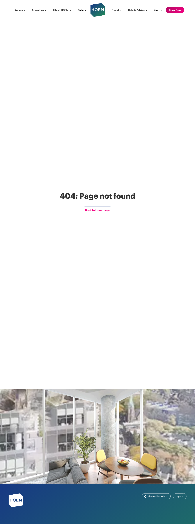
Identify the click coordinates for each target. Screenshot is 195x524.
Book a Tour (115, 444)
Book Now (175, 10)
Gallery (82, 10)
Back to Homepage (97, 210)
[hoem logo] (98, 9)
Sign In (158, 9)
